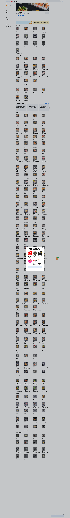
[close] (43, 247)
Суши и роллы (35, 269)
